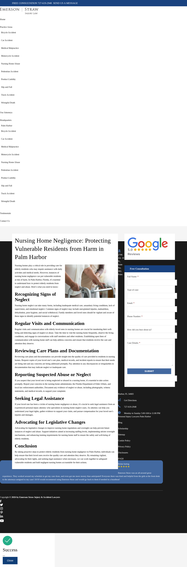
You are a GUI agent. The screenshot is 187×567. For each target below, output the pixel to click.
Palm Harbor (6, 125)
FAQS (121, 458)
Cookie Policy (124, 440)
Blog (120, 422)
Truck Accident (7, 95)
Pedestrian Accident (9, 71)
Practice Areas (6, 27)
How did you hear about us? (139, 329)
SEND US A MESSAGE (65, 3)
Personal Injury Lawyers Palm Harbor (134, 416)
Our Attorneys (6, 112)
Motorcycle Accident (10, 56)
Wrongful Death (8, 102)
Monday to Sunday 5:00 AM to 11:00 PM (142, 413)
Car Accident (6, 40)
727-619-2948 (45, 3)
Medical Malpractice (10, 48)
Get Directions (130, 400)
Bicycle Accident (8, 32)
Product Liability (8, 79)
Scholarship (123, 428)
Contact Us (5, 221)
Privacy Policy (124, 446)
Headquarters (5, 120)
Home (2, 19)
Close (10, 560)
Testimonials (5, 213)
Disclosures (123, 452)
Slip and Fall (6, 87)
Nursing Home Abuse (10, 63)
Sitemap (121, 434)
